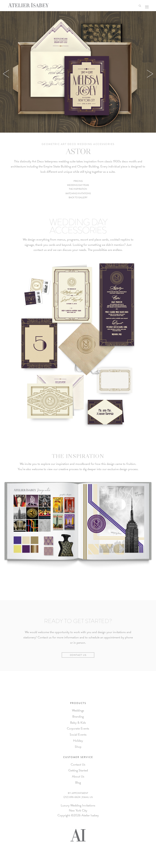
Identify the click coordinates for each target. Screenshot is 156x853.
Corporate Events (78, 728)
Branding (78, 716)
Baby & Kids (78, 722)
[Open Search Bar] (141, 5)
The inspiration (78, 189)
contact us (40, 249)
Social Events (78, 734)
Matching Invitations (78, 193)
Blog (78, 782)
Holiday (78, 740)
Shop (78, 746)
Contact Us (78, 655)
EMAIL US (87, 797)
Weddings (78, 710)
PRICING (78, 181)
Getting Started (78, 770)
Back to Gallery (78, 197)
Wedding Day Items (78, 185)
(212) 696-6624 (71, 797)
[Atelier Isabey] (28, 5)
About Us (78, 776)
